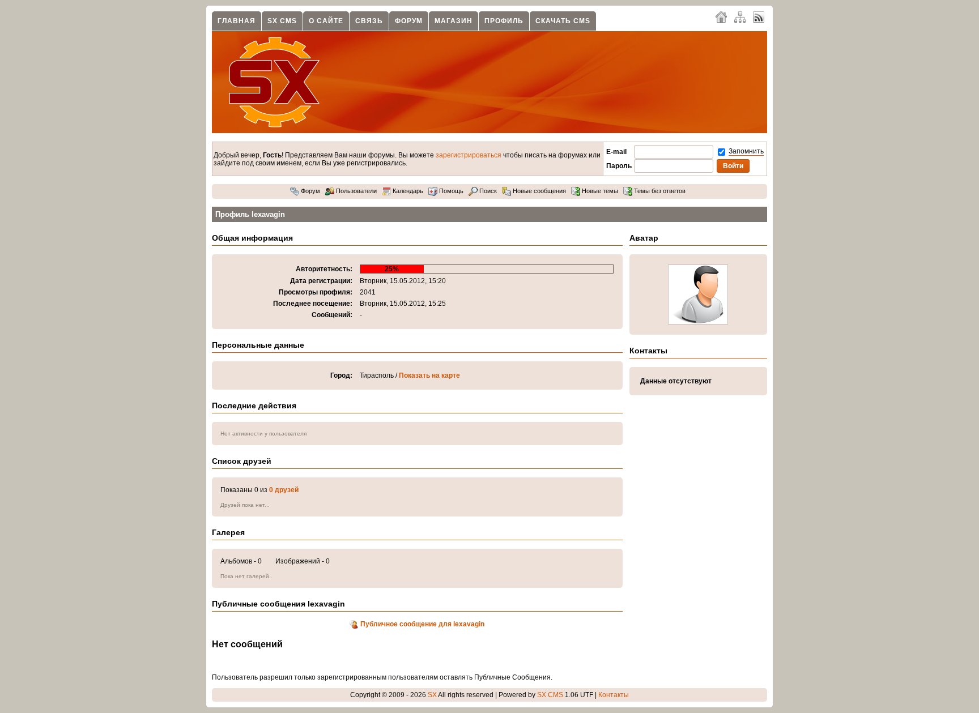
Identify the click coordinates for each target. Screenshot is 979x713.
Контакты (613, 695)
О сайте (326, 21)
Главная (237, 21)
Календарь (407, 190)
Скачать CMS (562, 21)
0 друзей (284, 490)
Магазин (454, 21)
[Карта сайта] (739, 16)
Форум (409, 21)
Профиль (503, 21)
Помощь (450, 190)
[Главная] (721, 16)
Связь (369, 21)
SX (432, 695)
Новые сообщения (538, 190)
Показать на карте (429, 375)
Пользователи (355, 190)
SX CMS (282, 21)
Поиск (487, 190)
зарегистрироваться (468, 155)
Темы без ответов (659, 190)
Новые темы (599, 190)
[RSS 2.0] (758, 16)
